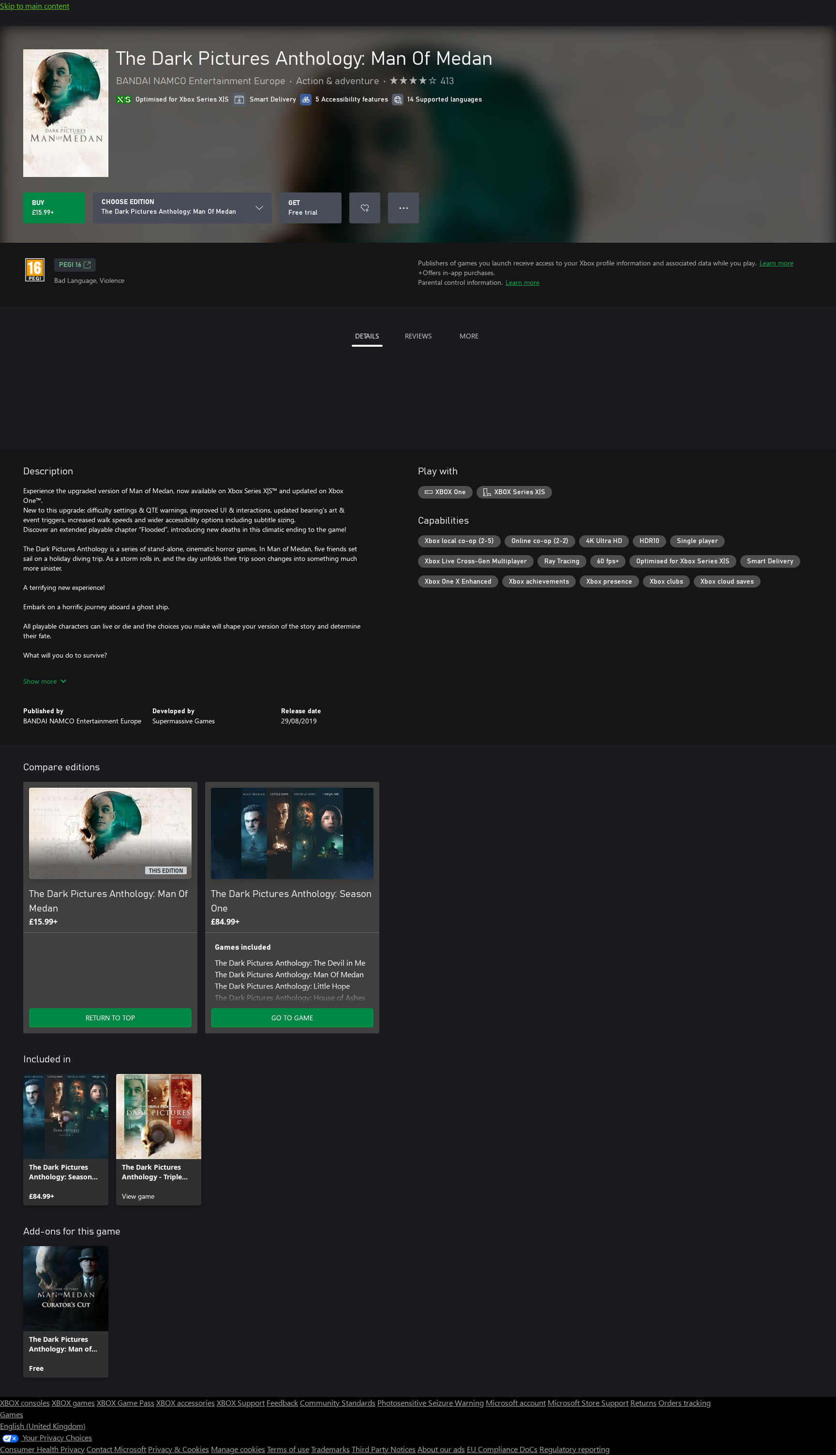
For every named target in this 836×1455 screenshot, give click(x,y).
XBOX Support (241, 1402)
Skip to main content (34, 5)
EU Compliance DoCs (502, 1449)
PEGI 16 (70, 265)
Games (11, 1414)
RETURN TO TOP (110, 1017)
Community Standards (337, 1402)
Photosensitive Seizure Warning (430, 1402)
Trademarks (330, 1449)
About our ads (441, 1449)
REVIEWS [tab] (418, 335)
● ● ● (403, 207)
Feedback (282, 1402)
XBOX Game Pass (125, 1402)
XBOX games (73, 1402)
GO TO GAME (292, 1017)
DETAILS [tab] (367, 335)
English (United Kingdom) (43, 1426)
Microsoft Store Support (588, 1402)
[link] (65, 1139)
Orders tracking (684, 1402)
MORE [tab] (469, 335)
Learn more (776, 262)
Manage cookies (238, 1449)
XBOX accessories (185, 1402)
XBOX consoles (25, 1402)
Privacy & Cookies (178, 1449)
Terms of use (288, 1449)
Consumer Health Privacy (42, 1449)
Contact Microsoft (116, 1449)
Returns (643, 1402)
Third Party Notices (384, 1449)
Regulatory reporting (574, 1449)
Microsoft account (516, 1402)
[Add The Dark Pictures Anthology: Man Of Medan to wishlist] (364, 207)
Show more (40, 681)
